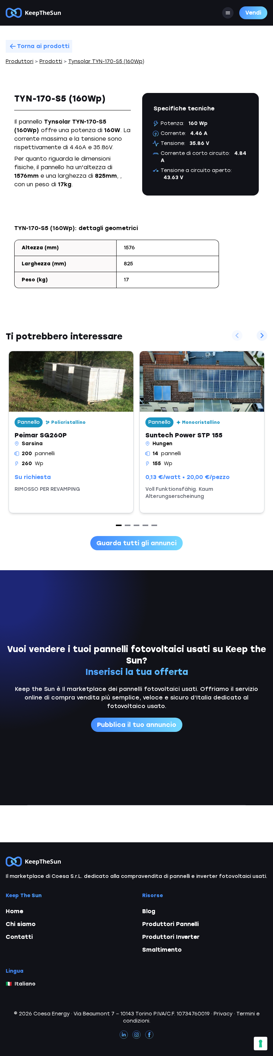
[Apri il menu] (228, 13)
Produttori (19, 61)
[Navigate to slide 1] (118, 525)
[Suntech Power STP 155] (202, 432)
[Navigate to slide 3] (136, 525)
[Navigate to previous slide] (237, 335)
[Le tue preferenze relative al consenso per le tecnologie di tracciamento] (260, 1043)
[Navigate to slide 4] (145, 525)
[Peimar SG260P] (71, 432)
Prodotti (50, 61)
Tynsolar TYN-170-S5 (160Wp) (106, 61)
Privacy (223, 1014)
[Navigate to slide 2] (127, 525)
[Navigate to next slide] (262, 335)
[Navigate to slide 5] (154, 525)
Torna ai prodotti (43, 46)
